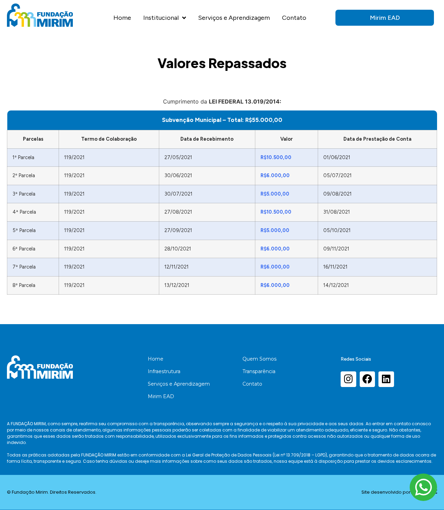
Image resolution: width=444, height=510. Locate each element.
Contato (294, 18)
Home (122, 18)
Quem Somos (259, 359)
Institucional (161, 18)
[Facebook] (367, 379)
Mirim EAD (161, 396)
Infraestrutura (164, 371)
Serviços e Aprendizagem (234, 18)
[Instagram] (348, 379)
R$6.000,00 (275, 175)
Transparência (258, 371)
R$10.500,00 (276, 157)
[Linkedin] (386, 379)
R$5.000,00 (275, 194)
